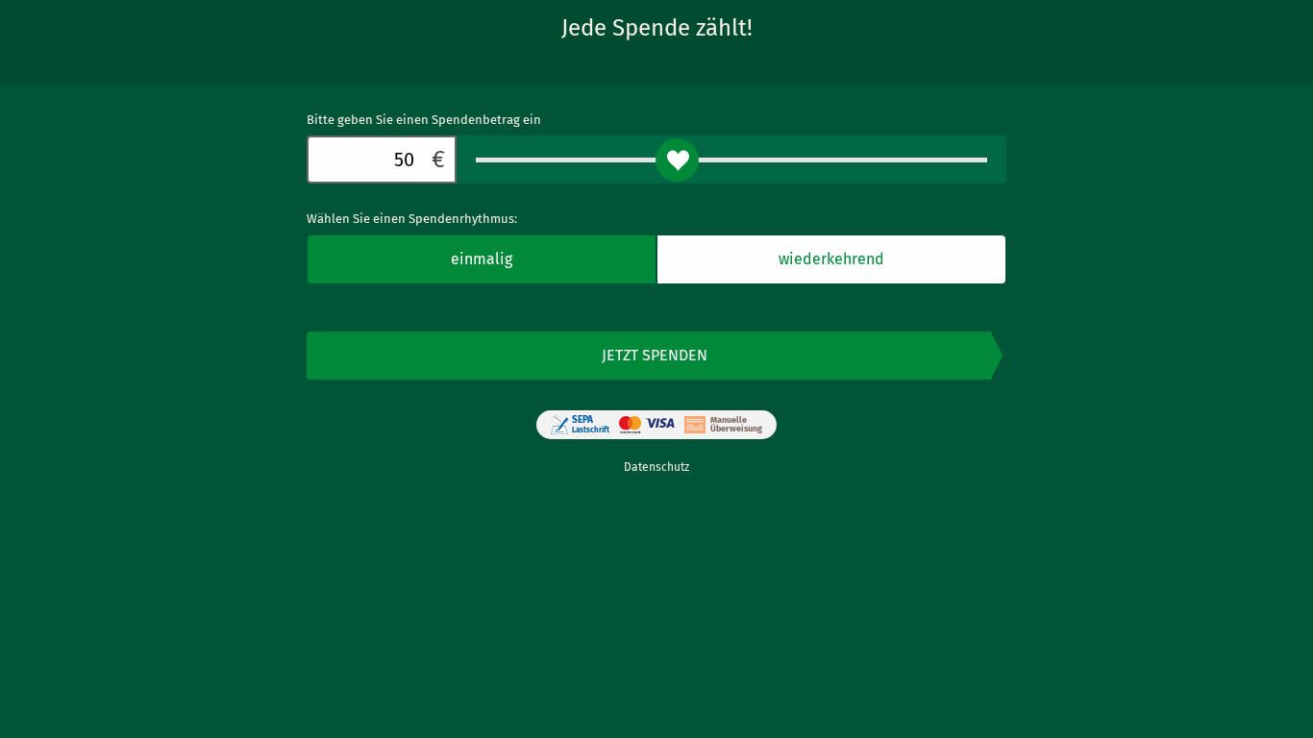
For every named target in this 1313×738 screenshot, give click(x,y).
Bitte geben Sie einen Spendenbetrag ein (424, 119)
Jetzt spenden (654, 355)
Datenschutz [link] (656, 467)
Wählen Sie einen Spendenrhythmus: (412, 218)
